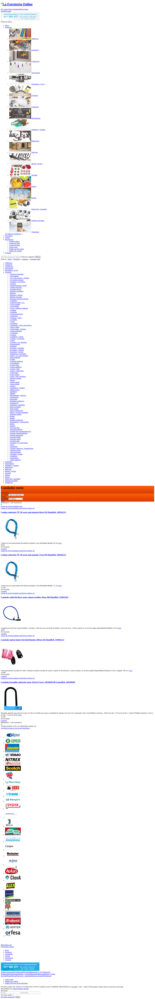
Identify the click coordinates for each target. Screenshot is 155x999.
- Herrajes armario (15, 378)
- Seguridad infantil (15, 429)
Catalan (8, 11)
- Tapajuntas (13, 446)
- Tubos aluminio (15, 460)
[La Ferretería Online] (17, 4)
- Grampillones (14, 363)
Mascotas (41, 974)
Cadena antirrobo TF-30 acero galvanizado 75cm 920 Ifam (33, 555)
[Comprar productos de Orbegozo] (13, 801)
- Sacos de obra (14, 428)
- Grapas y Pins (14, 369)
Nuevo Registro (14, 9)
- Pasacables (13, 399)
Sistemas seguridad (37, 976)
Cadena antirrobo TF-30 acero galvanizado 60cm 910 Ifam (33, 512)
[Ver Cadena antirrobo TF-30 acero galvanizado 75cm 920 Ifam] (12, 584)
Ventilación (47, 976)
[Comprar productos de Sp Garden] (9, 898)
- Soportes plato (14, 441)
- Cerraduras (13, 323)
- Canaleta (12, 310)
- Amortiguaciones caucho (18, 285)
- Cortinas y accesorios (16, 338)
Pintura (9, 976)
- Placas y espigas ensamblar (18, 412)
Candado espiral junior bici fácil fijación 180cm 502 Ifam (32, 640)
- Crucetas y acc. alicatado (18, 342)
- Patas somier (14, 409)
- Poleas (12, 416)
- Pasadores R (13, 403)
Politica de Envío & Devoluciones (16, 983)
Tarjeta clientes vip (28, 508)
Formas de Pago (14, 243)
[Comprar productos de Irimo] (13, 757)
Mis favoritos (24, 9)
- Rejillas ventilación (16, 420)
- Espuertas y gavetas (16, 352)
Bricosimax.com (6, 945)
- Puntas (12, 418)
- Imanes (12, 380)
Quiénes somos (14, 241)
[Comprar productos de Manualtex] (13, 784)
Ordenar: (4, 497)
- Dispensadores (14, 344)
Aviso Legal (13, 247)
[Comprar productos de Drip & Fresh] (13, 865)
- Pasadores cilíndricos (16, 401)
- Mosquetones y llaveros (17, 395)
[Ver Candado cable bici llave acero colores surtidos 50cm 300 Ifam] (12, 626)
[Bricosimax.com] (7, 947)
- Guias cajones (14, 374)
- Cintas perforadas (15, 331)
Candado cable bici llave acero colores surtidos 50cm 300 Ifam (34, 597)
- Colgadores (13, 333)
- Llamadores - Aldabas (17, 388)
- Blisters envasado (15, 297)
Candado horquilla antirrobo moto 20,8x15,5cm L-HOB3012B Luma (38, 682)
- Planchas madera (15, 414)
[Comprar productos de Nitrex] (13, 761)
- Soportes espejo (15, 439)
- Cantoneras (13, 316)
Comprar (4, 549)
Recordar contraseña (7, 997)
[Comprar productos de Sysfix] (13, 809)
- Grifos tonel (13, 373)
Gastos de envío (14, 245)
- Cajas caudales (14, 304)
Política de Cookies (11, 981)
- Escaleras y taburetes (16, 348)
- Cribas (12, 340)
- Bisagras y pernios (15, 295)
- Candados (13, 312)
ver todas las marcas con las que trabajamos (15, 728)
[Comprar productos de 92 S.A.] (13, 835)
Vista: (3, 501)
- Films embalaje (14, 357)
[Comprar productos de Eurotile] (11, 818)
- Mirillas (12, 393)
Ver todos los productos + (14, 234)
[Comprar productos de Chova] (13, 880)
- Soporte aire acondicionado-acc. (20, 431)
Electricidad (27, 972)
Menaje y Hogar (49, 974)
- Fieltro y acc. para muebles (18, 356)
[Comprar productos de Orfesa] (13, 936)
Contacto (8, 253)
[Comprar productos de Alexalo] (13, 841)
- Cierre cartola (14, 327)
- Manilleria (13, 392)
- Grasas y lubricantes (16, 371)
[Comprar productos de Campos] (9, 850)
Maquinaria (34, 974)
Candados (25, 259)
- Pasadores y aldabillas (17, 405)
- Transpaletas (13, 458)
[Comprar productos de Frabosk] (13, 924)
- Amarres (12, 284)
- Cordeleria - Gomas (16, 337)
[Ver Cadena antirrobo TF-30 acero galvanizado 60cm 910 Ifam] (12, 541)
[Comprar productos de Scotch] (13, 770)
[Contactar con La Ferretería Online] (20, 20)
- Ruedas (12, 426)
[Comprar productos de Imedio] (12, 752)
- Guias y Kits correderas (17, 376)
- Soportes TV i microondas (18, 443)
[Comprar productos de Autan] (11, 873)
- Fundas (12, 359)
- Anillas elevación (15, 287)
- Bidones (12, 293)
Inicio (7, 25)
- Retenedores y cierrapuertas (19, 422)
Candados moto (35, 259)
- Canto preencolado (16, 314)
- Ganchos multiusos (16, 361)
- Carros (12, 321)
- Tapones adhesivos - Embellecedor (21, 448)
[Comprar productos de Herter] (13, 929)
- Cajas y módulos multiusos (18, 308)
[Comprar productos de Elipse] (13, 737)
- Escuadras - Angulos (16, 350)
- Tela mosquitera (15, 452)
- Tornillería (13, 456)
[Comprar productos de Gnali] (13, 917)
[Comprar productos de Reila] (9, 826)
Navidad (4, 976)
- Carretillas (13, 320)
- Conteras (12, 335)
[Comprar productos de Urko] (13, 791)
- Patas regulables (15, 407)
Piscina (13, 976)
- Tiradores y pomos (16, 454)
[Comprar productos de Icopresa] (13, 743)
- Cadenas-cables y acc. (17, 302)
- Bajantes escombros (16, 291)
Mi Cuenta (4, 9)
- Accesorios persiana (16, 280)
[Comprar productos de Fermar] (13, 765)
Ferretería (16, 259)
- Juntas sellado (14, 384)
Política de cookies (15, 251)
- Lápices (12, 386)
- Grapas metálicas (15, 367)
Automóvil (11, 972)
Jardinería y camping (24, 974)
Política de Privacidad (16, 249)
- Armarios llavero (15, 289)
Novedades (9, 236)
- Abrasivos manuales (16, 274)
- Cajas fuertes (14, 306)
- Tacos (11, 445)
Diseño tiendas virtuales (21, 989)
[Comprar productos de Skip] (9, 779)
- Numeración (13, 397)
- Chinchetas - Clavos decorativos (20, 325)
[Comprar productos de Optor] (13, 901)
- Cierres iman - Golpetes (17, 329)
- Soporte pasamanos (16, 435)
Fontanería (4, 974)
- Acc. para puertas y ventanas (19, 278)
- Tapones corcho (15, 450)
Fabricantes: (5, 493)
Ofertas (7, 238)
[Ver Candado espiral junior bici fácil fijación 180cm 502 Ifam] (12, 669)
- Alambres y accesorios (17, 282)
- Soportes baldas (15, 437)
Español (3, 11)
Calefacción (19, 972)
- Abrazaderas (13, 276)
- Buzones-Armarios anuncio (18, 299)
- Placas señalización (16, 410)
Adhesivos (4, 972)
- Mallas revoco (14, 390)
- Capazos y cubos (15, 318)
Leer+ (60, 543)
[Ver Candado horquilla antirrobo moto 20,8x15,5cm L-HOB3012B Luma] (12, 711)
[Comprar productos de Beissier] (13, 856)
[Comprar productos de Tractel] (13, 796)
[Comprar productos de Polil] (8, 910)
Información (9, 239)
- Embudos (13, 346)
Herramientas (12, 974)
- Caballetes (13, 301)
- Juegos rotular (14, 382)
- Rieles (11, 424)
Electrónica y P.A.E (37, 972)
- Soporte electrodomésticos (18, 433)
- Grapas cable (14, 365)
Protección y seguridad (23, 976)
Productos (8, 27)
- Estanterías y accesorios (17, 354)
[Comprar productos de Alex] (10, 889)
